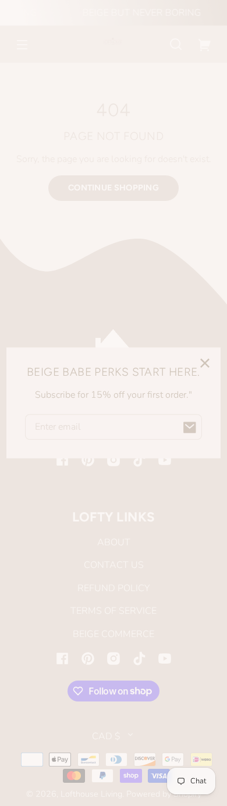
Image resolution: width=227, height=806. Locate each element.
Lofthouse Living (91, 794)
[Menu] (22, 44)
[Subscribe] (189, 427)
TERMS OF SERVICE (113, 610)
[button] (176, 44)
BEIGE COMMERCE (113, 634)
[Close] (205, 363)
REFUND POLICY (113, 588)
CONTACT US (114, 565)
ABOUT (113, 542)
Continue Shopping (113, 187)
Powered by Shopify (163, 794)
